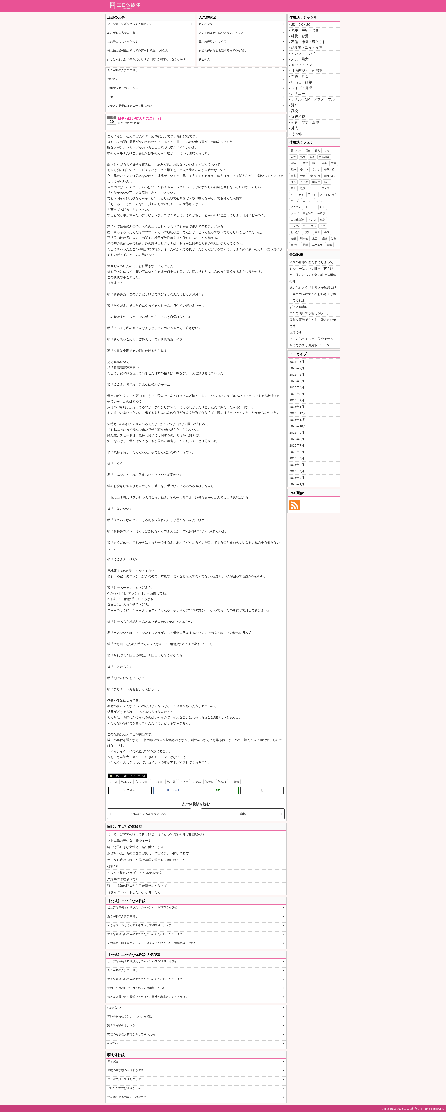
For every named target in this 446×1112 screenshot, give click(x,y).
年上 (293, 188)
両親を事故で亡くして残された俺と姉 (312, 323)
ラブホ (316, 169)
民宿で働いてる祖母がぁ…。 (309, 313)
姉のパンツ (206, 23)
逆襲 (324, 238)
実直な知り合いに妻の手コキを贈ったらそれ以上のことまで (145, 934)
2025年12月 (297, 413)
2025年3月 (296, 471)
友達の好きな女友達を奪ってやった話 (222, 50)
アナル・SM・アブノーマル (129, 775)
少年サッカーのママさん (122, 87)
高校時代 (308, 213)
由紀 (243, 813)
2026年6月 (296, 374)
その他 (296, 134)
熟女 (302, 156)
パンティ (322, 200)
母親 (302, 175)
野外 (293, 169)
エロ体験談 (297, 219)
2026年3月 (296, 394)
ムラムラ (317, 244)
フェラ (325, 188)
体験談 (321, 213)
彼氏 (211, 781)
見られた (296, 150)
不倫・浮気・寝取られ (308, 42)
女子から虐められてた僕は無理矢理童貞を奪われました (146, 860)
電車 (333, 163)
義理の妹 (329, 175)
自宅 (293, 175)
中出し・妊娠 (301, 82)
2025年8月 (296, 439)
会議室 (295, 163)
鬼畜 (314, 238)
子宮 (322, 225)
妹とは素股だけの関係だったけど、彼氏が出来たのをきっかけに (147, 59)
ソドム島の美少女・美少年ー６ (129, 840)
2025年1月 (296, 484)
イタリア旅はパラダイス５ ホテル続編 (134, 873)
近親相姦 (298, 116)
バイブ (295, 200)
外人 (294, 128)
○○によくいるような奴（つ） (149, 813)
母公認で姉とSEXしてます (124, 1079)
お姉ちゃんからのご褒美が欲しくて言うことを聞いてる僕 (148, 853)
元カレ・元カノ (303, 53)
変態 (185, 781)
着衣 (312, 156)
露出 (308, 150)
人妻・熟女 (300, 59)
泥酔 (294, 105)
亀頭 (322, 219)
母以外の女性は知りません (124, 1088)
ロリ (326, 150)
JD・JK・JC (300, 24)
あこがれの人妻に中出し (122, 32)
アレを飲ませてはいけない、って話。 (222, 32)
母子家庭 (112, 1061)
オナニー (298, 93)
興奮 (236, 781)
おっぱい (296, 232)
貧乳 (308, 232)
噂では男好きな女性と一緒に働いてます (135, 847)
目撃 (329, 244)
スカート (310, 207)
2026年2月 (296, 400)
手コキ (312, 194)
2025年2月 (296, 477)
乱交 (294, 111)
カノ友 (304, 181)
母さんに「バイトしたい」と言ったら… (135, 892)
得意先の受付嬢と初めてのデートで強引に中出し (138, 50)
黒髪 (293, 238)
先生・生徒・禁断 (305, 30)
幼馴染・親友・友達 (306, 47)
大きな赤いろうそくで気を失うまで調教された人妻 (139, 925)
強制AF (112, 866)
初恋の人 (204, 59)
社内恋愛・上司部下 (306, 70)
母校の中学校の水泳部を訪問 (125, 1070)
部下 (326, 181)
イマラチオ (297, 194)
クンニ (313, 188)
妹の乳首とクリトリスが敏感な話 (312, 287)
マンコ (159, 781)
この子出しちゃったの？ (122, 41)
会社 (172, 781)
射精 (198, 781)
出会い (295, 244)
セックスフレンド (305, 65)
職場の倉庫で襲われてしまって (311, 262)
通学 (324, 163)
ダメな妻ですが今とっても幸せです (129, 23)
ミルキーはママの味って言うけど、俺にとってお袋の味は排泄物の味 (156, 834)
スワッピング (328, 194)
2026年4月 (296, 387)
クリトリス (309, 225)
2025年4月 (296, 465)
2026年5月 (296, 381)
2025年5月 (296, 458)
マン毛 (295, 225)
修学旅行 (329, 169)
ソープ (295, 213)
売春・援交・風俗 (305, 122)
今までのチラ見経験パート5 (309, 345)
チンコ (143, 781)
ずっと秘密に (298, 307)
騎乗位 (304, 238)
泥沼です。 (297, 332)
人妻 (293, 156)
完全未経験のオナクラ (213, 41)
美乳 (317, 232)
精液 (223, 781)
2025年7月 (296, 445)
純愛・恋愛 (300, 36)
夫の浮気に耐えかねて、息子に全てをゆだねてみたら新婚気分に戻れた (152, 942)
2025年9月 (296, 432)
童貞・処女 (300, 76)
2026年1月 (296, 407)
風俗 (322, 207)
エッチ (128, 781)
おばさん (112, 79)
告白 (333, 238)
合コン (304, 169)
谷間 (326, 232)
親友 (302, 188)
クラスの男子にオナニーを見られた (129, 105)
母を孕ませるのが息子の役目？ (126, 1096)
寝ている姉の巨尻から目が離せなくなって (137, 885)
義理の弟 (315, 175)
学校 (305, 163)
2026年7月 (296, 368)
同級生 (316, 181)
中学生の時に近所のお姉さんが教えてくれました (312, 297)
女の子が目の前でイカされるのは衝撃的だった (136, 987)
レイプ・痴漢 (301, 88)
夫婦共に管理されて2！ (123, 879)
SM (115, 781)
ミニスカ (296, 207)
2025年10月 (297, 426)
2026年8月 (296, 361)
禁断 (305, 244)
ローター (308, 200)
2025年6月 (296, 452)
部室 (314, 163)
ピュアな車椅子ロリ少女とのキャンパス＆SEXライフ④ (142, 907)
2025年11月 (297, 419)
